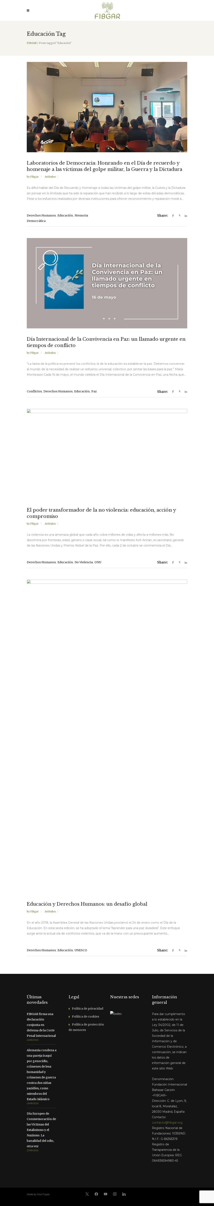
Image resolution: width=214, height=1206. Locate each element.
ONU (97, 562)
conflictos (34, 391)
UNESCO (81, 950)
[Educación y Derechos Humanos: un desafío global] (107, 736)
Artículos (50, 176)
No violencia (84, 562)
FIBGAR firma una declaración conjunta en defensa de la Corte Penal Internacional (41, 1025)
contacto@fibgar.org (167, 1122)
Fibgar (34, 176)
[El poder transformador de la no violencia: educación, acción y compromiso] (107, 454)
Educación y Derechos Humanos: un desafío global (87, 904)
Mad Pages (43, 1194)
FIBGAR (32, 43)
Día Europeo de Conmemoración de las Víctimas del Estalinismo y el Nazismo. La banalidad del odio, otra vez (41, 1130)
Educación (65, 215)
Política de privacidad (87, 1008)
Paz (94, 391)
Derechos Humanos (41, 215)
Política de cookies (85, 1016)
